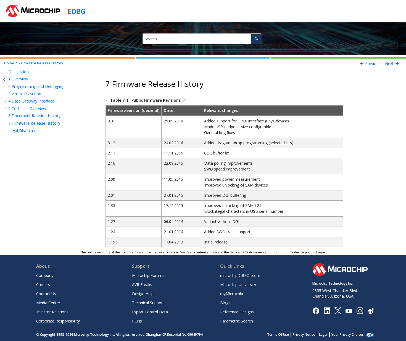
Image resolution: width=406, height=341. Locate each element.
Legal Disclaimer (23, 130)
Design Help (143, 293)
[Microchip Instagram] (359, 310)
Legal (323, 334)
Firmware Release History (40, 63)
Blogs (225, 302)
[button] (6, 72)
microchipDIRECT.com (240, 275)
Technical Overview (27, 108)
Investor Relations (52, 311)
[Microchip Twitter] (337, 310)
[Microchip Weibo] (370, 310)
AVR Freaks (142, 284)
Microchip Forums (148, 275)
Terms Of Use (278, 334)
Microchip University (238, 284)
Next (389, 63)
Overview (18, 79)
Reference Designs (237, 311)
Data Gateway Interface (31, 101)
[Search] (256, 38)
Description (18, 71)
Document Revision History (34, 115)
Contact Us (46, 293)
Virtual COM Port (25, 93)
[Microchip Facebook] (315, 310)
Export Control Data (150, 311)
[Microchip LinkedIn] (326, 310)
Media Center (48, 302)
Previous (373, 63)
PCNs (137, 321)
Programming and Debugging (36, 86)
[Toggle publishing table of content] (4, 79)
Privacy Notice (304, 334)
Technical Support (148, 302)
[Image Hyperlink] (348, 310)
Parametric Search (236, 321)
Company (44, 275)
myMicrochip (231, 293)
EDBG (76, 11)
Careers (43, 284)
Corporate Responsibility (58, 321)
